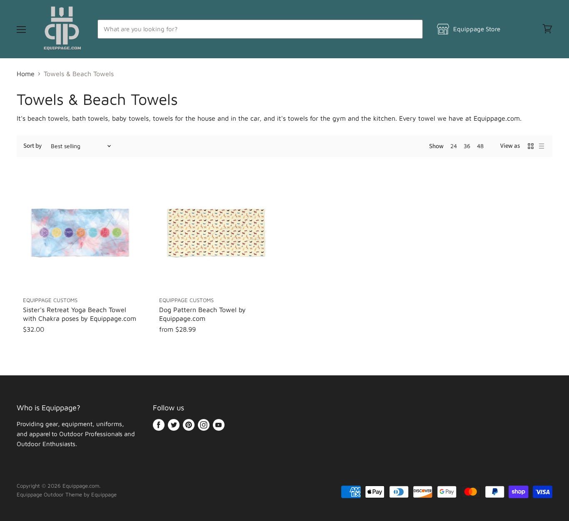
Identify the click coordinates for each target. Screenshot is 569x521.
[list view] (541, 146)
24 (453, 145)
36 (467, 145)
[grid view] (531, 146)
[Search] (412, 29)
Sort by (32, 145)
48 (480, 145)
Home (26, 73)
